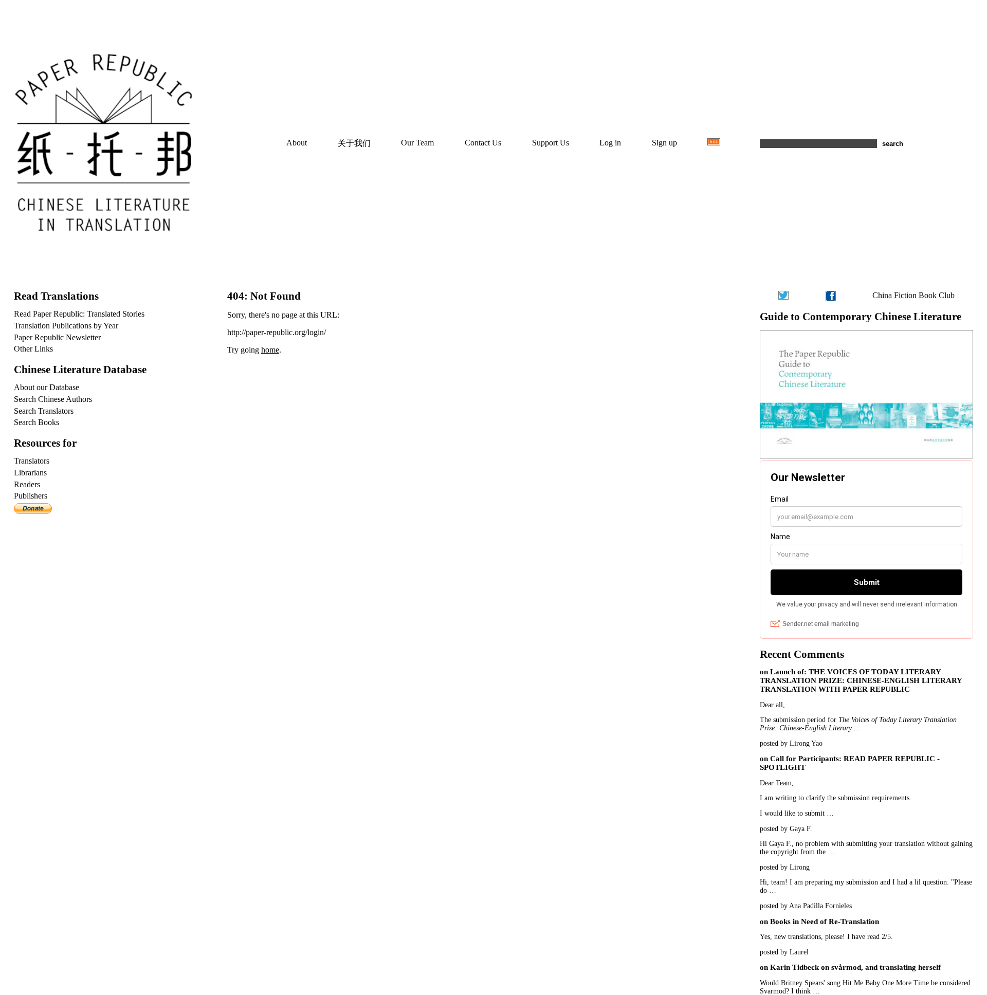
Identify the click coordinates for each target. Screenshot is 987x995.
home (270, 349)
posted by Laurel (784, 952)
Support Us (550, 142)
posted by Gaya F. (786, 829)
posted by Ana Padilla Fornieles (806, 906)
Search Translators (44, 411)
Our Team (417, 142)
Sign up (664, 142)
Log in (610, 142)
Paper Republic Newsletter (57, 337)
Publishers (30, 495)
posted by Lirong (785, 867)
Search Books (36, 422)
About (296, 142)
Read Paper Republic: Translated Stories (79, 313)
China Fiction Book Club (913, 295)
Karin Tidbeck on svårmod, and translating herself (855, 967)
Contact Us (483, 142)
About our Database (46, 387)
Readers (27, 484)
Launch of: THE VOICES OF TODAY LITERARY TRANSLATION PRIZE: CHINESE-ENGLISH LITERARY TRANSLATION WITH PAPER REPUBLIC (861, 680)
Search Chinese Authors (53, 399)
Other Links (33, 348)
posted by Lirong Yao (791, 743)
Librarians (30, 472)
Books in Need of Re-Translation (824, 921)
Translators (31, 460)
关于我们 (354, 143)
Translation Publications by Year (66, 325)
